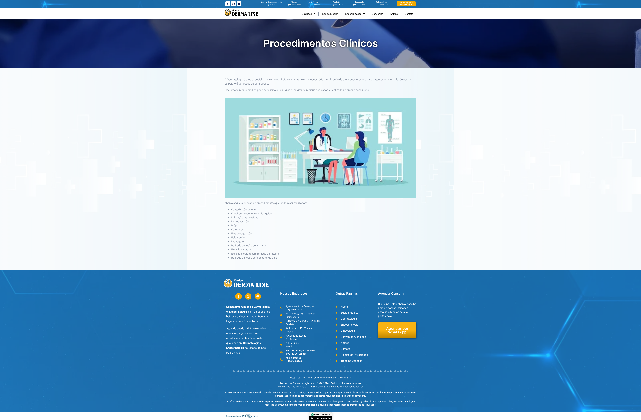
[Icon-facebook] (227, 3)
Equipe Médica (330, 13)
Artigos (394, 13)
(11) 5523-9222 (314, 4)
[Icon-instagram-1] (233, 3)
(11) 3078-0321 (359, 4)
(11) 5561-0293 (294, 4)
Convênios (377, 13)
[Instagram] (248, 296)
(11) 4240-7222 (272, 4)
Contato (409, 13)
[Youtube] (239, 3)
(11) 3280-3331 (382, 4)
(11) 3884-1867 (337, 4)
